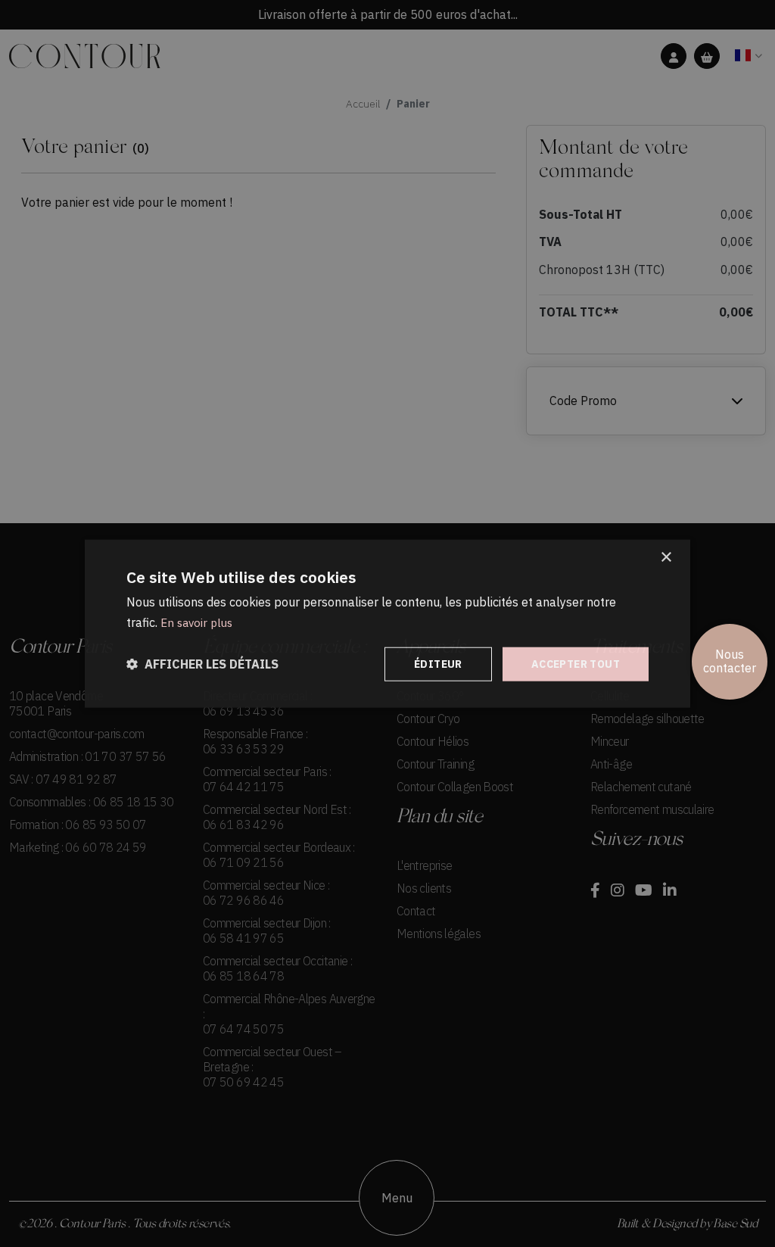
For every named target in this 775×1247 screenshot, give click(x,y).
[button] (202, 664)
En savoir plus (196, 622)
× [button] (665, 557)
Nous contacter (729, 661)
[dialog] (387, 623)
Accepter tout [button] (575, 664)
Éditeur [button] (438, 664)
